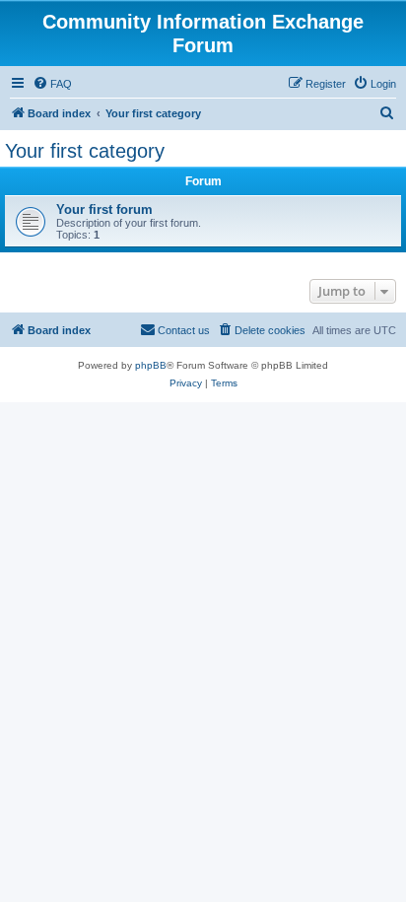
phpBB (151, 365)
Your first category (85, 151)
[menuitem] (52, 84)
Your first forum (104, 209)
